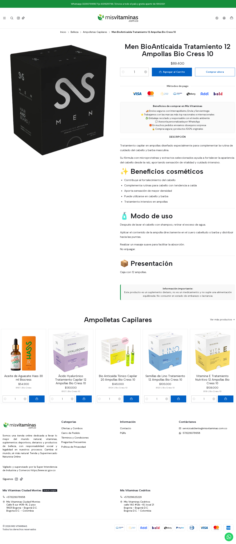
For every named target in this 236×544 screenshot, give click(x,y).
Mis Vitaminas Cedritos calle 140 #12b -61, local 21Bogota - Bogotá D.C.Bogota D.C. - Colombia (139, 506)
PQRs (123, 433)
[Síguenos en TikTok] (23, 18)
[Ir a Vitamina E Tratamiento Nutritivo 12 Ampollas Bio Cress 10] (212, 351)
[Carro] (231, 18)
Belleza (74, 32)
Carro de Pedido (70, 433)
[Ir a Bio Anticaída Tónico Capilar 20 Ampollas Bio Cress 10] (118, 351)
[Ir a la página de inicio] (118, 18)
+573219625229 (133, 497)
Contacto (125, 428)
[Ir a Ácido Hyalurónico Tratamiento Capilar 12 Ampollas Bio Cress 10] (71, 351)
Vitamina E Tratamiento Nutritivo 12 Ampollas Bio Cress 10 (212, 379)
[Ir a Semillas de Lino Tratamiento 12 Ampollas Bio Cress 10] (165, 351)
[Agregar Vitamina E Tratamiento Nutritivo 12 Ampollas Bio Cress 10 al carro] (225, 398)
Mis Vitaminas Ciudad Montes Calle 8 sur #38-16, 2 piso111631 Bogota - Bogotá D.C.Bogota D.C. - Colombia (23, 506)
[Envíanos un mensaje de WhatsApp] (229, 537)
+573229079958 (15, 497)
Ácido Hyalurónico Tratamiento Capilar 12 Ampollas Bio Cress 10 (70, 379)
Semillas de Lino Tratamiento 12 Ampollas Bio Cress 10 (165, 377)
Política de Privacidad (73, 446)
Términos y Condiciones (75, 437)
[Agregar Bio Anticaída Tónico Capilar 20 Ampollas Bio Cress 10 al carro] (131, 398)
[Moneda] (217, 18)
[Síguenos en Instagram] (18, 18)
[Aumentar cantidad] (146, 72)
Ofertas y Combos (72, 428)
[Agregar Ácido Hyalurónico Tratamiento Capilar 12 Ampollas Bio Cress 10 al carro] (84, 398)
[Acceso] (224, 18)
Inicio (63, 32)
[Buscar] (11, 18)
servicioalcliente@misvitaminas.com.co (205, 428)
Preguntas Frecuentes (73, 442)
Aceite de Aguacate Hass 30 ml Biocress (23, 377)
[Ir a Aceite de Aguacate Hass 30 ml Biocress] (24, 351)
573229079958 (191, 433)
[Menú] (4, 18)
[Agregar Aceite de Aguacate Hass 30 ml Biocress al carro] (37, 398)
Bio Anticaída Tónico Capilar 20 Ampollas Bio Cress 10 (118, 377)
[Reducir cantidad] (123, 72)
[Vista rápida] (41, 350)
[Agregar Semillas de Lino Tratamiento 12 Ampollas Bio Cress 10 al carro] (178, 398)
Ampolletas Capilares (95, 32)
